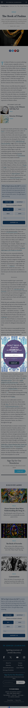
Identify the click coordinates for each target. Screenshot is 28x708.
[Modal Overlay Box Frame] (14, 354)
